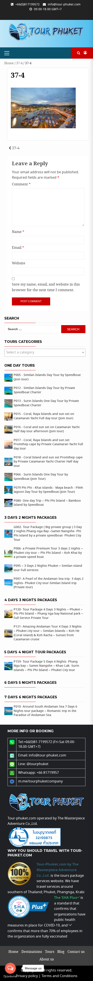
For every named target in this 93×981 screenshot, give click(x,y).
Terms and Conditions (59, 976)
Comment (21, 184)
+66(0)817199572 (27, 4)
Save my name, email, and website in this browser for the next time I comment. (46, 287)
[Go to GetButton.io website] (10, 976)
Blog (60, 952)
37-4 (19, 63)
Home (9, 63)
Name (18, 232)
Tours (49, 952)
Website (18, 263)
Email (18, 247)
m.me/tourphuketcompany (40, 781)
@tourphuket (37, 764)
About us (46, 959)
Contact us (76, 952)
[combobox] (44, 353)
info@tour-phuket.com (64, 4)
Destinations (31, 952)
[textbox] (45, 352)
